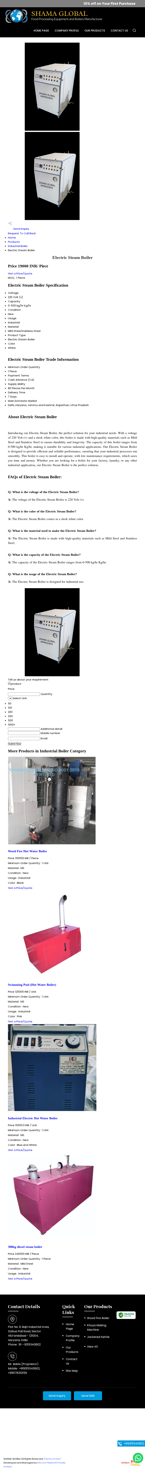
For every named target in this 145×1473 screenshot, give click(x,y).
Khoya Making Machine (96, 1327)
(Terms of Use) (52, 1458)
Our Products (95, 30)
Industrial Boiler (18, 246)
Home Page (41, 30)
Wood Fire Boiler (98, 1318)
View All (92, 1347)
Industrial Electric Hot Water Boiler (33, 1118)
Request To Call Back (22, 233)
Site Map (72, 1371)
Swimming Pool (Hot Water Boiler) (32, 984)
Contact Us (119, 30)
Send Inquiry (21, 229)
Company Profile (67, 30)
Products (14, 242)
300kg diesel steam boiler (25, 1247)
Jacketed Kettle (98, 1337)
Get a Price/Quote (20, 273)
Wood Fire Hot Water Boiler (27, 851)
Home (12, 237)
